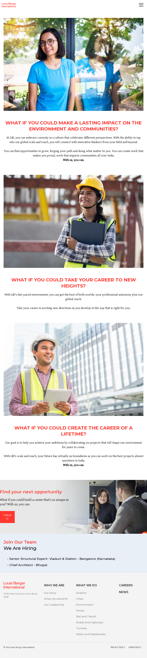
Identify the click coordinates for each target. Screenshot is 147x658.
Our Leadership (54, 604)
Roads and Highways (89, 622)
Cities (79, 598)
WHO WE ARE (54, 585)
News (123, 592)
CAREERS (126, 585)
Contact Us (7, 517)
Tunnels (81, 628)
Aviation (81, 593)
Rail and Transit (86, 616)
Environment (84, 604)
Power (80, 610)
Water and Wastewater (91, 634)
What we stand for (56, 598)
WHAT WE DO (86, 585)
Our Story (50, 593)
